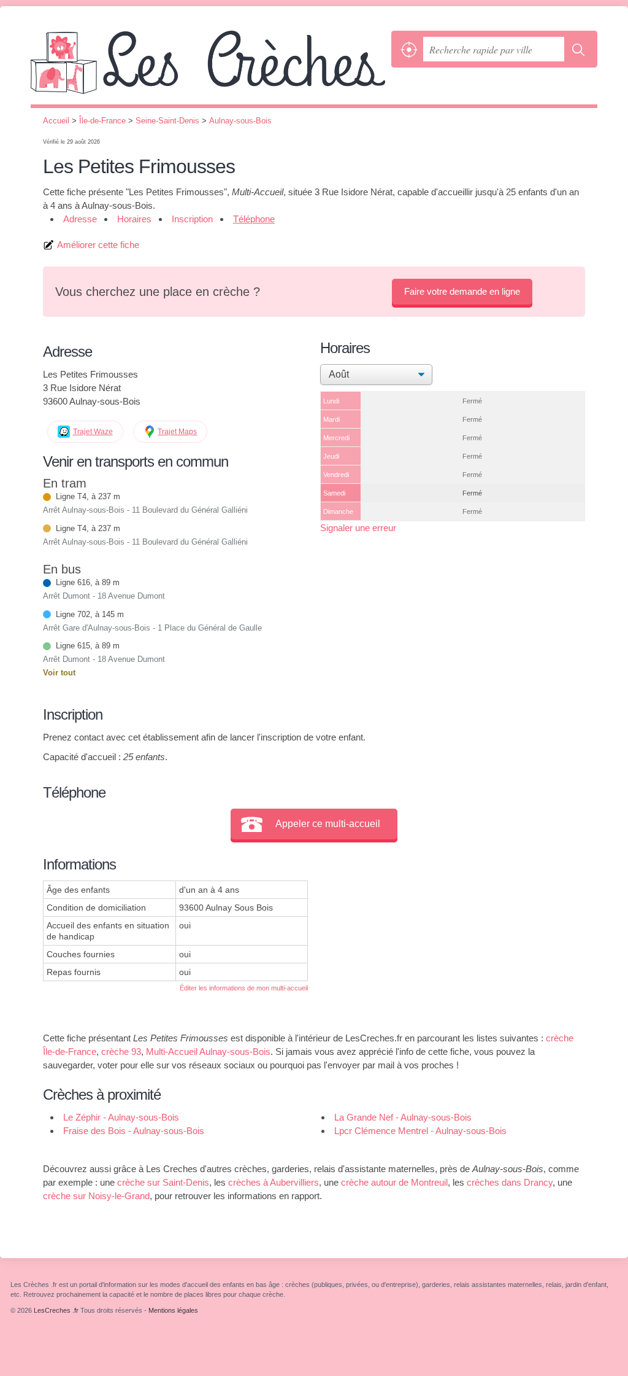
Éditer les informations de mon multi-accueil (244, 988)
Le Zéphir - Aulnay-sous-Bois (121, 1117)
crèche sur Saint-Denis (163, 1182)
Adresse (80, 219)
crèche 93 (121, 1051)
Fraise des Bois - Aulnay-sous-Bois (133, 1130)
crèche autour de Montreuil (394, 1182)
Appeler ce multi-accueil (327, 823)
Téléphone (254, 219)
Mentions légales (173, 1310)
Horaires (134, 219)
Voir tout (59, 672)
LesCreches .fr (208, 67)
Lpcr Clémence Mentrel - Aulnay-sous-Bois (420, 1130)
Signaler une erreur (358, 528)
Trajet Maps (177, 431)
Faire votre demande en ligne (462, 291)
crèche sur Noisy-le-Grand (96, 1196)
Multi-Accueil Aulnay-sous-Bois (208, 1051)
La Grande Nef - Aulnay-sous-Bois (403, 1117)
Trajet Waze (93, 431)
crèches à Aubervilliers (273, 1182)
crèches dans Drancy (510, 1182)
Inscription (192, 219)
